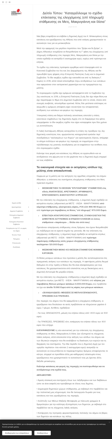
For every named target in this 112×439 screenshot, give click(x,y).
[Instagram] (6, 2)
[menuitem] (16, 203)
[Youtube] (9, 2)
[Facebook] (3, 2)
